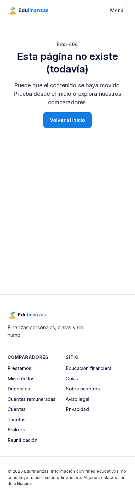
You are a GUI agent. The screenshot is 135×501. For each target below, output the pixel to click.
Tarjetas (16, 420)
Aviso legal (77, 399)
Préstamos (19, 368)
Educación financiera (88, 368)
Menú (116, 10)
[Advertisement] (67, 219)
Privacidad (77, 409)
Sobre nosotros (83, 389)
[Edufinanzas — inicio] (32, 10)
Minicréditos (21, 379)
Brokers (16, 430)
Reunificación (22, 440)
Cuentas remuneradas (32, 399)
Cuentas (17, 409)
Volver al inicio (67, 120)
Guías (72, 379)
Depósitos (19, 389)
